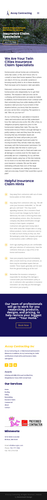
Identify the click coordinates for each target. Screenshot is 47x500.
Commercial (8, 402)
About (7, 405)
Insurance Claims (10, 400)
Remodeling (9, 397)
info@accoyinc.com (16, 445)
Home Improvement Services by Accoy (14, 29)
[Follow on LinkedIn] (15, 365)
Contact (7, 407)
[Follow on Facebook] (6, 365)
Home (7, 389)
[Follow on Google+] (11, 365)
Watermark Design (24, 497)
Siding (7, 395)
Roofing (7, 392)
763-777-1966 (10, 42)
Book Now (23, 325)
